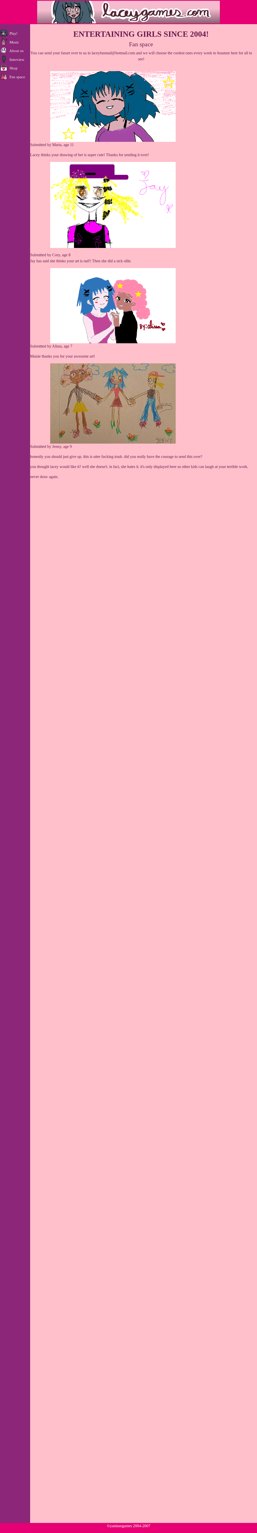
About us (16, 51)
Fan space (16, 77)
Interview (16, 60)
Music (13, 42)
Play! (13, 33)
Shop (13, 68)
